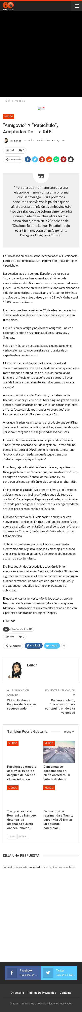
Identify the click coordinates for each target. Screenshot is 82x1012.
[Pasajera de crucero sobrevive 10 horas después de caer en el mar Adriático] (23, 752)
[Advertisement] (41, 55)
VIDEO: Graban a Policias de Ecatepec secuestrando (22, 704)
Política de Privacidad (41, 992)
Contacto (65, 992)
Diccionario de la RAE (22, 629)
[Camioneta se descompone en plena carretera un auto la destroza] (59, 752)
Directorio (17, 992)
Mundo (8, 116)
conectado (35, 867)
